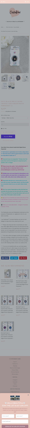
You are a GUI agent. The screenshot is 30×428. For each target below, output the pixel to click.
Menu (4, 2)
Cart (28, 2)
